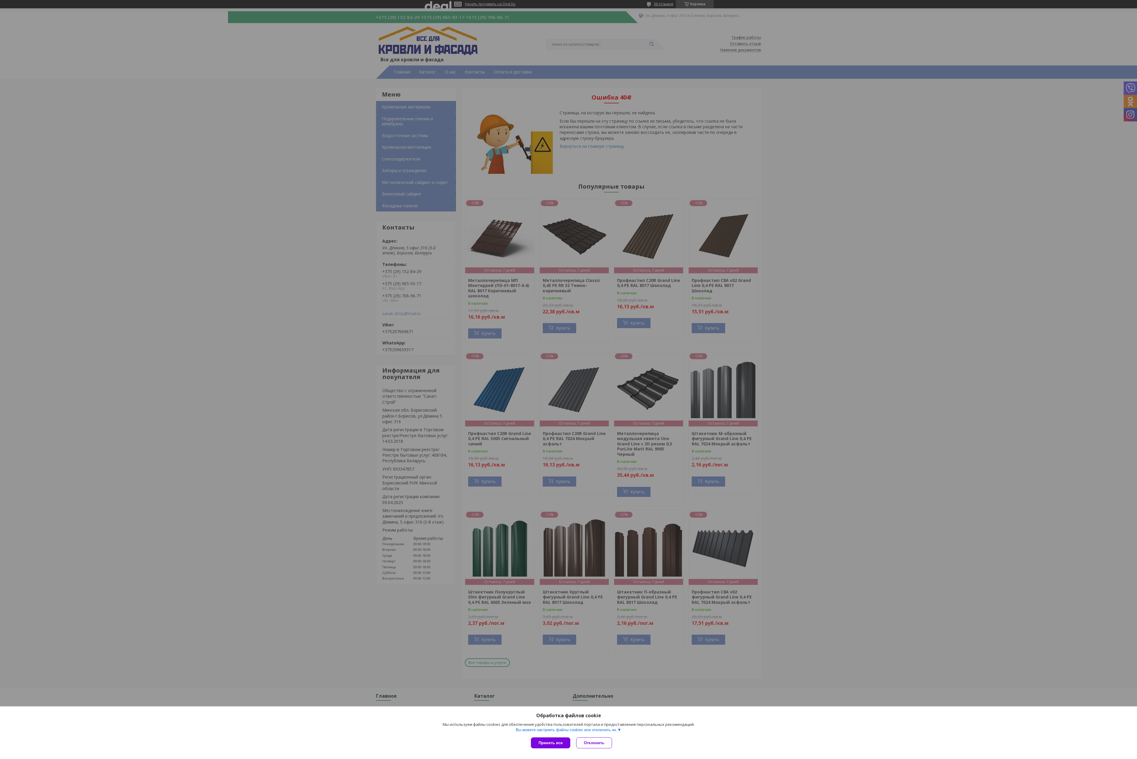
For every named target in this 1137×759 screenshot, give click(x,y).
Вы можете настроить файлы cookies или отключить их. (566, 730)
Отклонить (594, 743)
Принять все (551, 743)
